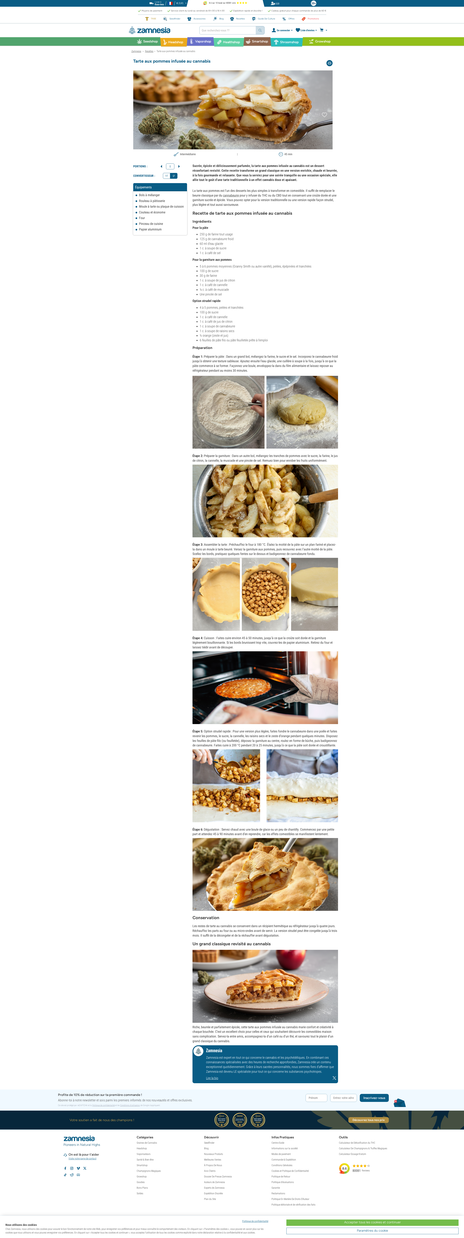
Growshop (142, 1176)
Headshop (142, 1148)
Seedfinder (209, 1142)
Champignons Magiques (149, 1170)
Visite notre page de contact (82, 1158)
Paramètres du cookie (372, 1231)
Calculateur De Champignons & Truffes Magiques (363, 1148)
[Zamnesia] (161, 30)
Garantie (276, 1187)
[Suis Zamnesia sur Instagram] (72, 1168)
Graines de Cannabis (147, 1142)
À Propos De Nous (213, 1165)
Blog (206, 1148)
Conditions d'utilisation (130, 1105)
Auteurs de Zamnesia (214, 1182)
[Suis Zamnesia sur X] (85, 1168)
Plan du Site (210, 1199)
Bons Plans (142, 1187)
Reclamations (278, 1193)
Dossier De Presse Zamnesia (218, 1176)
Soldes (140, 1193)
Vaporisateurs (143, 1154)
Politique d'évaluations (283, 1182)
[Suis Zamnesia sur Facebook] (65, 1168)
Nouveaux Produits (213, 1154)
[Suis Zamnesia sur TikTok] (65, 1175)
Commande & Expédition (284, 1159)
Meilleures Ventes (212, 1159)
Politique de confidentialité (103, 1105)
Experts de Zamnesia (214, 1187)
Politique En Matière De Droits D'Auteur (290, 1199)
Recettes (149, 51)
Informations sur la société (285, 1148)
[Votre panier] (324, 30)
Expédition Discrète (213, 1193)
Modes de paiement (281, 1154)
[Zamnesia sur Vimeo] (78, 1168)
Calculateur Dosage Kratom (352, 1154)
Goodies (141, 1182)
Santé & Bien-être (145, 1159)
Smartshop (142, 1165)
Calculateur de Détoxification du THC (357, 1142)
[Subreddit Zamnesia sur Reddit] (72, 1175)
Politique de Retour (281, 1176)
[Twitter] (334, 1079)
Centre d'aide (278, 1142)
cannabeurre (231, 195)
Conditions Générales (282, 1165)
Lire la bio (212, 1078)
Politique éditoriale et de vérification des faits (293, 1204)
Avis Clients (210, 1170)
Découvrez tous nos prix (369, 1120)
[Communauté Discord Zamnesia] (78, 1175)
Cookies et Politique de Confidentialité (290, 1170)
